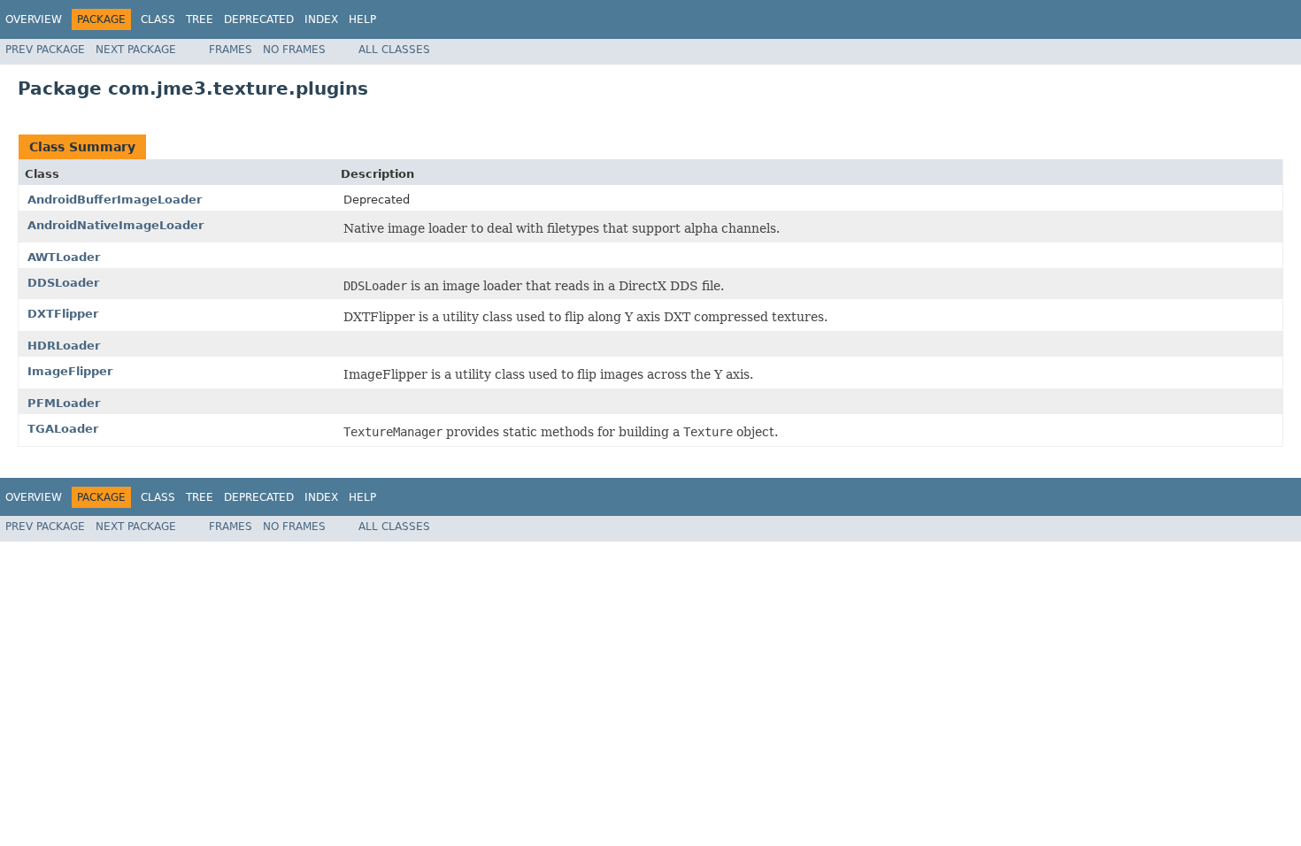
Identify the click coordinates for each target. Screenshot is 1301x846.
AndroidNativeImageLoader (115, 225)
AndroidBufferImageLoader (114, 199)
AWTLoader (63, 257)
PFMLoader (63, 403)
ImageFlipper (69, 371)
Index (321, 19)
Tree (199, 19)
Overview (33, 19)
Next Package (136, 49)
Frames (230, 49)
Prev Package (45, 49)
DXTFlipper (62, 313)
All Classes (394, 49)
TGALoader (62, 428)
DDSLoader (63, 282)
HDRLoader (63, 345)
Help (362, 19)
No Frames (294, 49)
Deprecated (259, 19)
